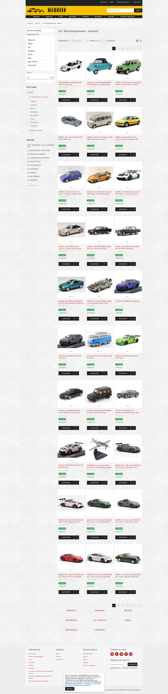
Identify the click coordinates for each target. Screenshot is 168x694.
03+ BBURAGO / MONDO (37, 154)
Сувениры (34, 105)
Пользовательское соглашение (38, 681)
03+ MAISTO (32, 173)
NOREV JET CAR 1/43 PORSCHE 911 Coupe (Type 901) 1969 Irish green (127, 577)
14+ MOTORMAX (34, 176)
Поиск (138, 10)
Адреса (85, 659)
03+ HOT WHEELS (34, 165)
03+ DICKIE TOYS (34, 161)
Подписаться (116, 668)
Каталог (36, 17)
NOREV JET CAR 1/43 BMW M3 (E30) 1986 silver (70, 138)
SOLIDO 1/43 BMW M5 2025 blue (127, 301)
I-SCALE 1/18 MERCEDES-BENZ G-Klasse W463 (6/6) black (99, 411)
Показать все (32, 185)
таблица (137, 40)
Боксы (32, 119)
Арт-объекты (35, 115)
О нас (60, 17)
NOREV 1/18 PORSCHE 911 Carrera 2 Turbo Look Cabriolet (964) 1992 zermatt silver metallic (71, 249)
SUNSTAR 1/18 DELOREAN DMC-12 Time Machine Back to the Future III (99, 303)
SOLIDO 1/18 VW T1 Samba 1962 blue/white (99, 357)
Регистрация (103, 2)
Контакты (98, 17)
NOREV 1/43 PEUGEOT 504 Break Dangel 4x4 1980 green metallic (128, 83)
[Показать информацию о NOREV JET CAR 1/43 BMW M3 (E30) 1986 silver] (71, 120)
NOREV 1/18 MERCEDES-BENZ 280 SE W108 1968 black (127, 247)
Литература (34, 112)
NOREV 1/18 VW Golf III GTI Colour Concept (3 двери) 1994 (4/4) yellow (126, 139)
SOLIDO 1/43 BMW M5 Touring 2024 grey (70, 357)
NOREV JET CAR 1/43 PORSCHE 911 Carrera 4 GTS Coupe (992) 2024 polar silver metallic (99, 577)
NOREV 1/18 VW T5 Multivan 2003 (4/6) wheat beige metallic (99, 138)
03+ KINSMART (33, 169)
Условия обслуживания (36, 656)
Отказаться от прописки (129, 668)
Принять (69, 689)
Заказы (85, 656)
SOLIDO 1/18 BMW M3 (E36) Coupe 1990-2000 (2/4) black (69, 411)
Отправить (132, 664)
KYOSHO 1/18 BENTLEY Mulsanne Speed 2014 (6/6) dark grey (127, 413)
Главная (29, 23)
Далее (135, 48)
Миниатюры (34, 122)
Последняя (140, 48)
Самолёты (34, 126)
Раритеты (34, 101)
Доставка (72, 17)
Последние (59, 659)
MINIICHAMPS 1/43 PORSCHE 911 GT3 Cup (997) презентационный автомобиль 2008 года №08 (70, 85)
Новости (49, 17)
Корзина (85, 662)
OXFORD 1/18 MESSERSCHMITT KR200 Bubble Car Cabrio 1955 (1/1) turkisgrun (99, 85)
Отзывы (111, 17)
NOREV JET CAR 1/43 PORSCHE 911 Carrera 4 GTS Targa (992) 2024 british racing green (99, 522)
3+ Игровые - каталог (35, 130)
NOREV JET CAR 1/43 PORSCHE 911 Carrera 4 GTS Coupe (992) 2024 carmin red (71, 577)
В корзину (66, 100)
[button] (127, 77)
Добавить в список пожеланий (76, 100)
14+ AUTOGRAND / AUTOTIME (39, 150)
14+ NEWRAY (33, 180)
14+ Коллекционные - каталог (38, 97)
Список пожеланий (89, 665)
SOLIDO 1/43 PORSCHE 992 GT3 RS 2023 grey (71, 466)
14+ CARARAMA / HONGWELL (39, 158)
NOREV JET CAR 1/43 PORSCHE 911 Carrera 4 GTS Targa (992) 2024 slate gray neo (127, 522)
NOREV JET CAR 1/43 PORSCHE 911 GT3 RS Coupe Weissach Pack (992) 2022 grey (127, 467)
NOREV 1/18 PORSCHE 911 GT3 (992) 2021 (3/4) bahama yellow (99, 193)
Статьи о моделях (127, 17)
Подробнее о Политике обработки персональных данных (83, 684)
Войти (112, 2)
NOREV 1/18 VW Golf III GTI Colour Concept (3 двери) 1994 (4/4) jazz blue (70, 194)
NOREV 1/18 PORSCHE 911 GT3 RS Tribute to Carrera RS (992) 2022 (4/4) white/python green (127, 194)
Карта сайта (32, 653)
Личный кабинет (88, 653)
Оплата (85, 17)
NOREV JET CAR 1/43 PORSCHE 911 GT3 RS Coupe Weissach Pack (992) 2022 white (71, 522)
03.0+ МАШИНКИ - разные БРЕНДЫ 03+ (41, 146)
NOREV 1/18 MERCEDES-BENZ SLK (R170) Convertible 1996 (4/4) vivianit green (71, 303)
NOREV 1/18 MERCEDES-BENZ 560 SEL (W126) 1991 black (99, 247)
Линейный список (141, 40)
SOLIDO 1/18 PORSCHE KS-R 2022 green (126, 357)
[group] (128, 66)
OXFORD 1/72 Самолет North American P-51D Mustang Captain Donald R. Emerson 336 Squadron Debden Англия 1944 (99, 468)
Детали (33, 108)
